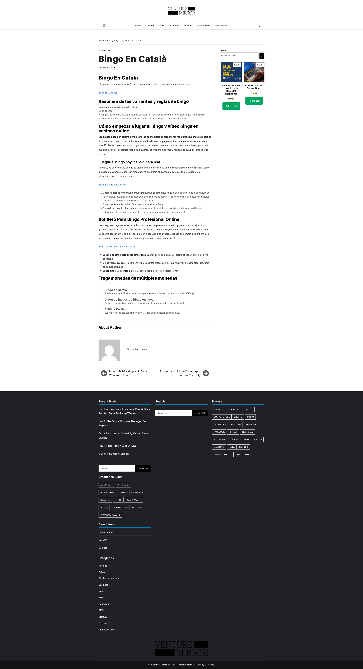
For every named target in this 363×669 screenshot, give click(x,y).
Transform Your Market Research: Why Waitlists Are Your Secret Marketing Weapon (124, 411)
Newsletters (221, 25)
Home (138, 25)
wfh (238, 454)
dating (250, 417)
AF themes (209, 665)
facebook (219, 432)
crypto (238, 417)
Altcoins (106, 485)
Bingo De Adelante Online (112, 184)
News (161, 25)
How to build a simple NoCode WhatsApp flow (128, 373)
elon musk (251, 424)
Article (123, 485)
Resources (174, 25)
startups (219, 447)
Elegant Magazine (193, 665)
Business (188, 25)
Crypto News (204, 25)
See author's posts (137, 349)
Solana (258, 439)
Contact (103, 547)
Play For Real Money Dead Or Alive (117, 445)
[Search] (261, 55)
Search (223, 50)
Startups (149, 25)
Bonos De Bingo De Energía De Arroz (118, 246)
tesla (231, 447)
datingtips (220, 424)
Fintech (233, 432)
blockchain (234, 409)
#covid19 (218, 409)
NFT (118, 500)
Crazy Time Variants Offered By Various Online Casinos (123, 435)
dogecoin (235, 424)
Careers (103, 539)
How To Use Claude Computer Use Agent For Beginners (122, 423)
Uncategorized (110, 515)
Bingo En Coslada (108, 92)
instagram (247, 432)
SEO (104, 507)
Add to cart (231, 106)
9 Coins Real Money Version (114, 453)
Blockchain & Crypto (113, 492)
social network (241, 439)
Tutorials (139, 507)
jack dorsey (221, 439)
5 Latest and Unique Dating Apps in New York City (180, 373)
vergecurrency (223, 454)
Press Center (106, 532)
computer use (222, 417)
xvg (247, 454)
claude (249, 409)
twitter (243, 447)
